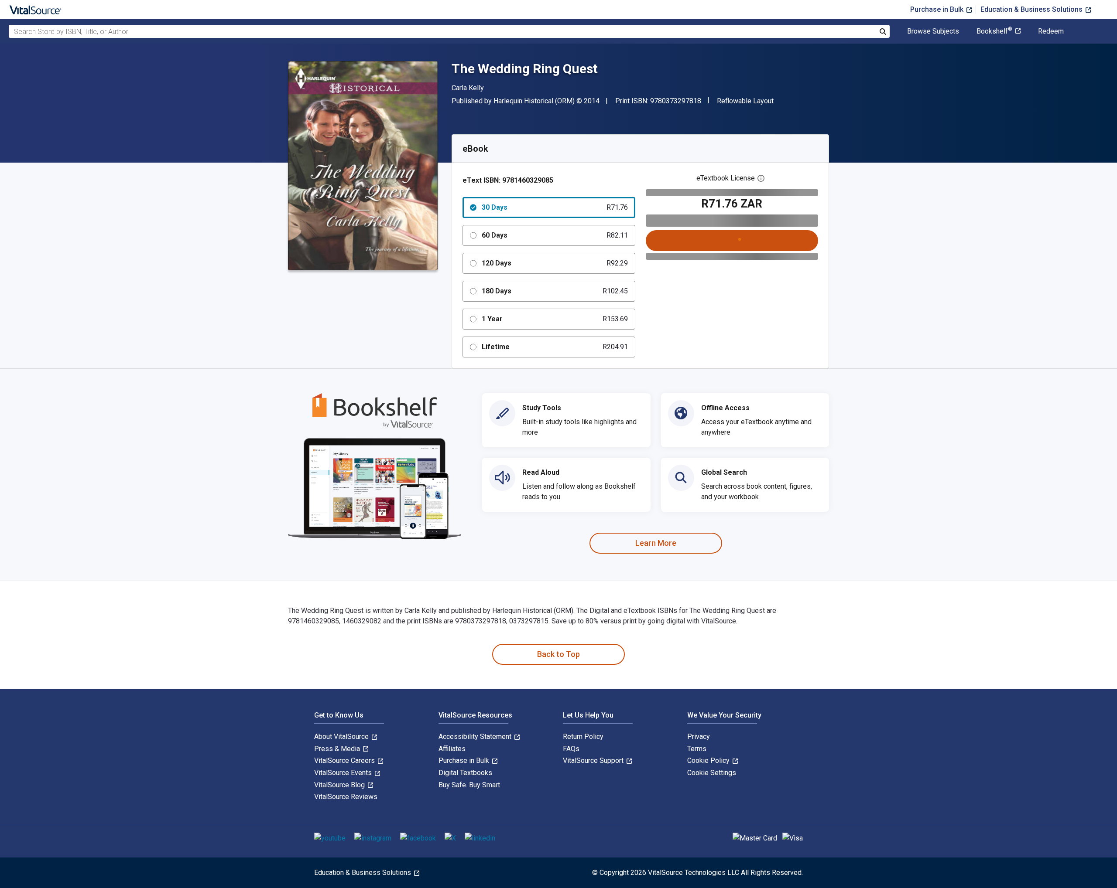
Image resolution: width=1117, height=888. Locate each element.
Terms (696, 749)
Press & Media (338, 749)
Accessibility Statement (476, 736)
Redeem (1051, 31)
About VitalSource (342, 736)
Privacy (698, 736)
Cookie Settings (711, 773)
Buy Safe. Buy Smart (469, 785)
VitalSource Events (343, 773)
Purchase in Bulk (937, 9)
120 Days (555, 263)
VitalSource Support (594, 760)
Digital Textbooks (465, 773)
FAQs (571, 749)
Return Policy (583, 736)
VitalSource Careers (345, 760)
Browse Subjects (933, 31)
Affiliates (452, 749)
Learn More (655, 543)
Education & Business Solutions (1032, 9)
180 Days (555, 291)
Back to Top (558, 654)
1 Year (555, 319)
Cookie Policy (709, 760)
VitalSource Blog (340, 785)
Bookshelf (994, 31)
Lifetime (555, 347)
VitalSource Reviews (345, 797)
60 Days (555, 235)
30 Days (555, 207)
